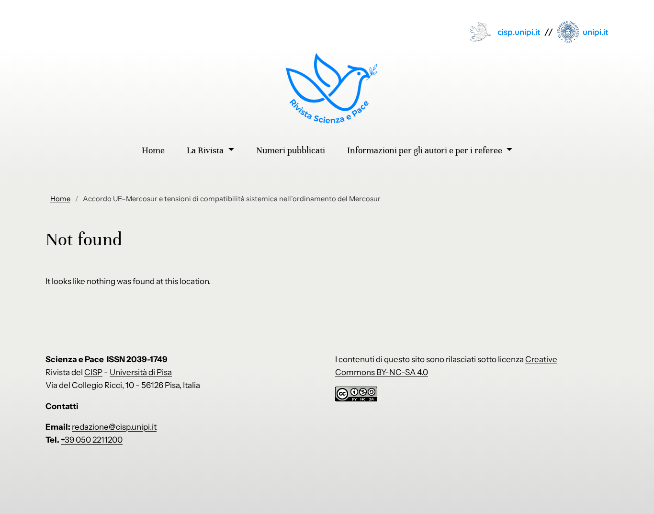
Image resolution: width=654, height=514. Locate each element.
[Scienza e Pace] (327, 88)
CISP (93, 372)
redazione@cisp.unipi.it (114, 427)
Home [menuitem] (153, 150)
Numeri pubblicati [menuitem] (290, 150)
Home (60, 198)
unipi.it (596, 32)
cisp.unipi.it (519, 32)
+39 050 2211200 (92, 440)
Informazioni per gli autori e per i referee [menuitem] (425, 150)
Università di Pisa (141, 372)
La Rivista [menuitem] (206, 150)
